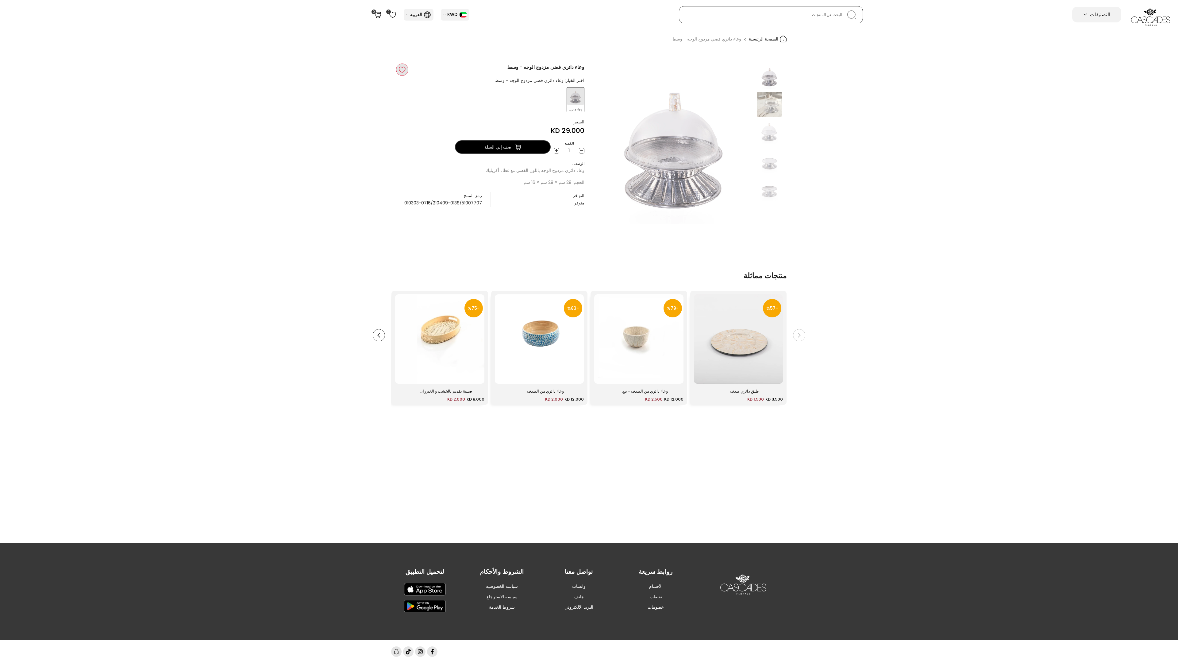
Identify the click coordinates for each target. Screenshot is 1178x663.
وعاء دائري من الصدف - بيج (645, 391)
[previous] (741, 144)
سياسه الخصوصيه (502, 586)
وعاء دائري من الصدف (545, 391)
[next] (606, 144)
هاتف (578, 597)
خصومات (656, 607)
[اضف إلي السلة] (702, 376)
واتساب (579, 586)
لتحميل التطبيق (425, 571)
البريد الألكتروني (578, 607)
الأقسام (656, 586)
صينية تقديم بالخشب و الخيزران (446, 391)
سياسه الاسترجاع (502, 597)
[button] (402, 70)
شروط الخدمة (502, 607)
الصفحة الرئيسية (764, 39)
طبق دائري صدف (744, 391)
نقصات (656, 597)
